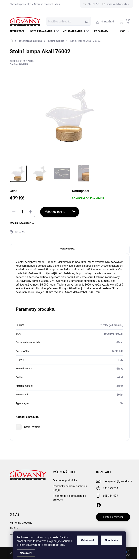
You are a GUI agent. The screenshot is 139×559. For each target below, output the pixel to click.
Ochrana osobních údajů (47, 4)
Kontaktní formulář (113, 517)
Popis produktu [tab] (67, 248)
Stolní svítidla (32, 427)
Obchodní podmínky (20, 4)
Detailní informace (20, 223)
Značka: (19, 64)
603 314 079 (110, 495)
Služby (14, 528)
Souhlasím (111, 540)
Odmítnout (87, 540)
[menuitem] (18, 31)
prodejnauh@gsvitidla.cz (117, 481)
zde (62, 544)
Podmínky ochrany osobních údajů (70, 488)
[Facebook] (98, 504)
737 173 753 (110, 488)
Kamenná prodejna (21, 522)
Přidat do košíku (54, 212)
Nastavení (26, 553)
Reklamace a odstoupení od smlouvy (69, 497)
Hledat (86, 21)
